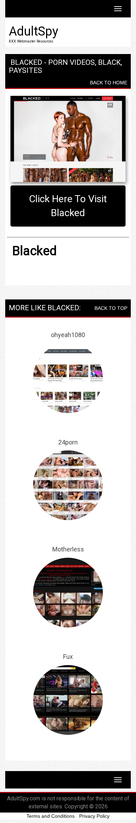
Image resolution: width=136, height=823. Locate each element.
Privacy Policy (94, 816)
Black (109, 62)
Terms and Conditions (51, 816)
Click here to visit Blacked (68, 206)
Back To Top (111, 308)
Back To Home (108, 82)
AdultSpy (33, 31)
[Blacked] (68, 139)
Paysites (25, 70)
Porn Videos (71, 62)
